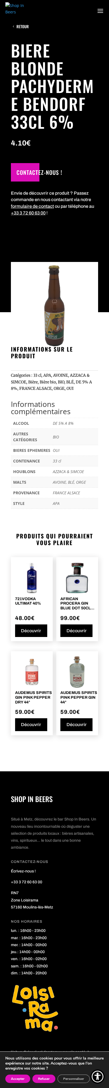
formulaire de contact (32, 206)
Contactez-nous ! (39, 172)
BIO (61, 382)
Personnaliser (73, 1079)
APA (47, 375)
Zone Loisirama (24, 900)
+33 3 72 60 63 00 (28, 213)
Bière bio (48, 382)
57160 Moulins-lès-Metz (32, 907)
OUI (70, 388)
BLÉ (70, 382)
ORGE (59, 388)
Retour (22, 26)
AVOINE (60, 375)
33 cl (37, 375)
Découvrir (31, 630)
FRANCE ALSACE (35, 388)
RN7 (15, 893)
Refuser (44, 1079)
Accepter (18, 1079)
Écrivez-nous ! (23, 871)
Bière (33, 382)
